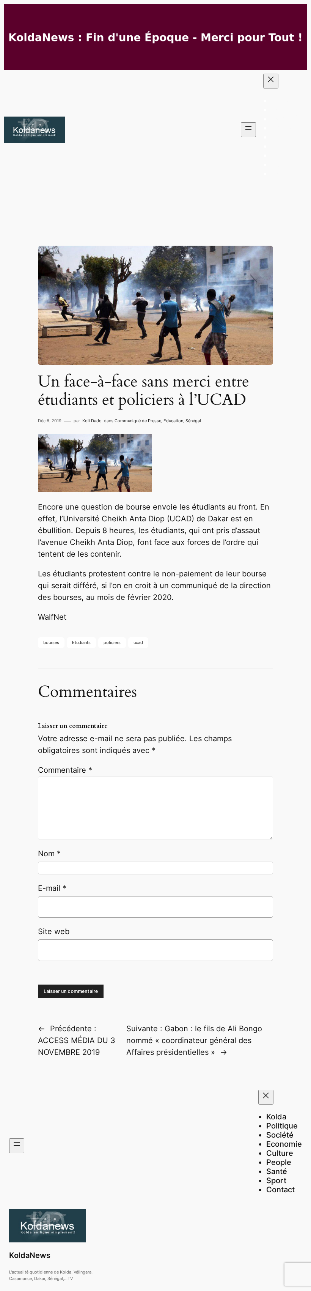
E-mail (52, 888)
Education (173, 420)
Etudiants (81, 642)
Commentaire (65, 770)
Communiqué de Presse (138, 420)
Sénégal (193, 420)
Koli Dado (92, 420)
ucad (138, 642)
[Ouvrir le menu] (248, 129)
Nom (49, 853)
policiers (112, 642)
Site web (53, 931)
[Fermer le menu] (270, 81)
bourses (51, 642)
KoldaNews (29, 1255)
